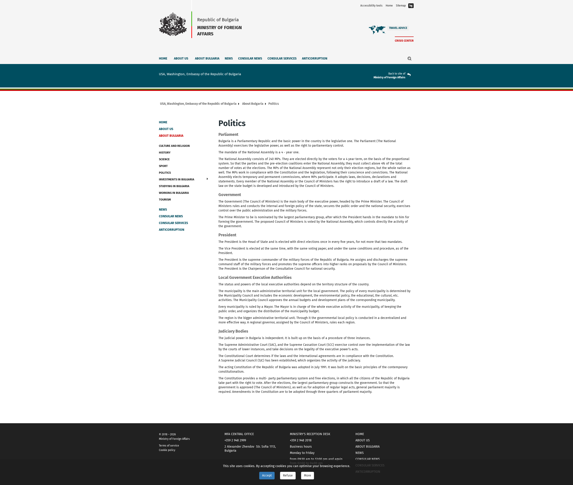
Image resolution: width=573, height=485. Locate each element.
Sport (163, 166)
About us (181, 58)
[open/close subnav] (207, 179)
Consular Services (282, 58)
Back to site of (396, 73)
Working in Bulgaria (174, 192)
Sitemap (401, 5)
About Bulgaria (207, 58)
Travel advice (398, 28)
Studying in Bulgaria (174, 186)
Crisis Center (404, 40)
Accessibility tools (371, 5)
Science (164, 159)
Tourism (165, 199)
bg (411, 5)
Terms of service (169, 445)
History (165, 152)
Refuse (288, 475)
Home (389, 5)
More (307, 475)
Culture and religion (174, 145)
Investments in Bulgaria (176, 179)
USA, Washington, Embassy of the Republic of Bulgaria (198, 104)
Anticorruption (314, 58)
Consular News (250, 58)
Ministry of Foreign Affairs (389, 77)
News (229, 58)
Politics (165, 172)
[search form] (409, 58)
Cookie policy (167, 450)
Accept (267, 475)
